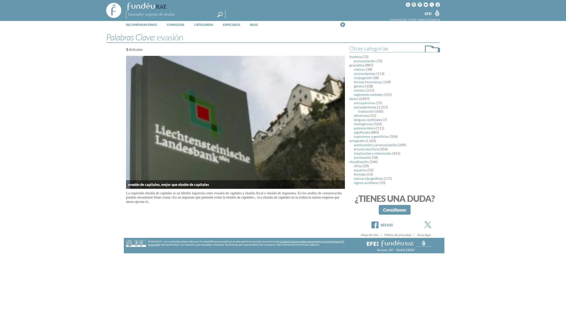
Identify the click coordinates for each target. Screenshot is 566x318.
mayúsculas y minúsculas (373, 153)
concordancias (365, 73)
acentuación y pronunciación (375, 145)
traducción (366, 111)
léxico (353, 99)
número (360, 90)
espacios (360, 170)
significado (362, 132)
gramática (356, 65)
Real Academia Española (425, 19)
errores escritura (366, 149)
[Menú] (342, 24)
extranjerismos (365, 107)
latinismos (361, 115)
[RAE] (437, 13)
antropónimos (364, 103)
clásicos (359, 69)
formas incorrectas (368, 82)
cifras (358, 166)
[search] (220, 14)
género (359, 86)
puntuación (362, 157)
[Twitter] (428, 224)
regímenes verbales (368, 94)
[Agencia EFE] (428, 14)
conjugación (363, 78)
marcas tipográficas (368, 178)
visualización (359, 161)
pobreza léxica (364, 128)
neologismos (363, 124)
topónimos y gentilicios (371, 136)
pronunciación (365, 61)
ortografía (357, 140)
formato (360, 174)
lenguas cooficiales (368, 119)
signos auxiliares (366, 182)
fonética (355, 57)
